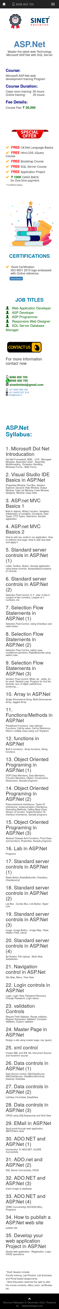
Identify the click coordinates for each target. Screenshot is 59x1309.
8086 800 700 (24, 4)
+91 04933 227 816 (19, 392)
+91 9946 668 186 (18, 389)
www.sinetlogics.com (32, 1305)
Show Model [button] (16, 278)
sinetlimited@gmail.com (26, 385)
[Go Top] (29, 1299)
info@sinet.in (15, 395)
